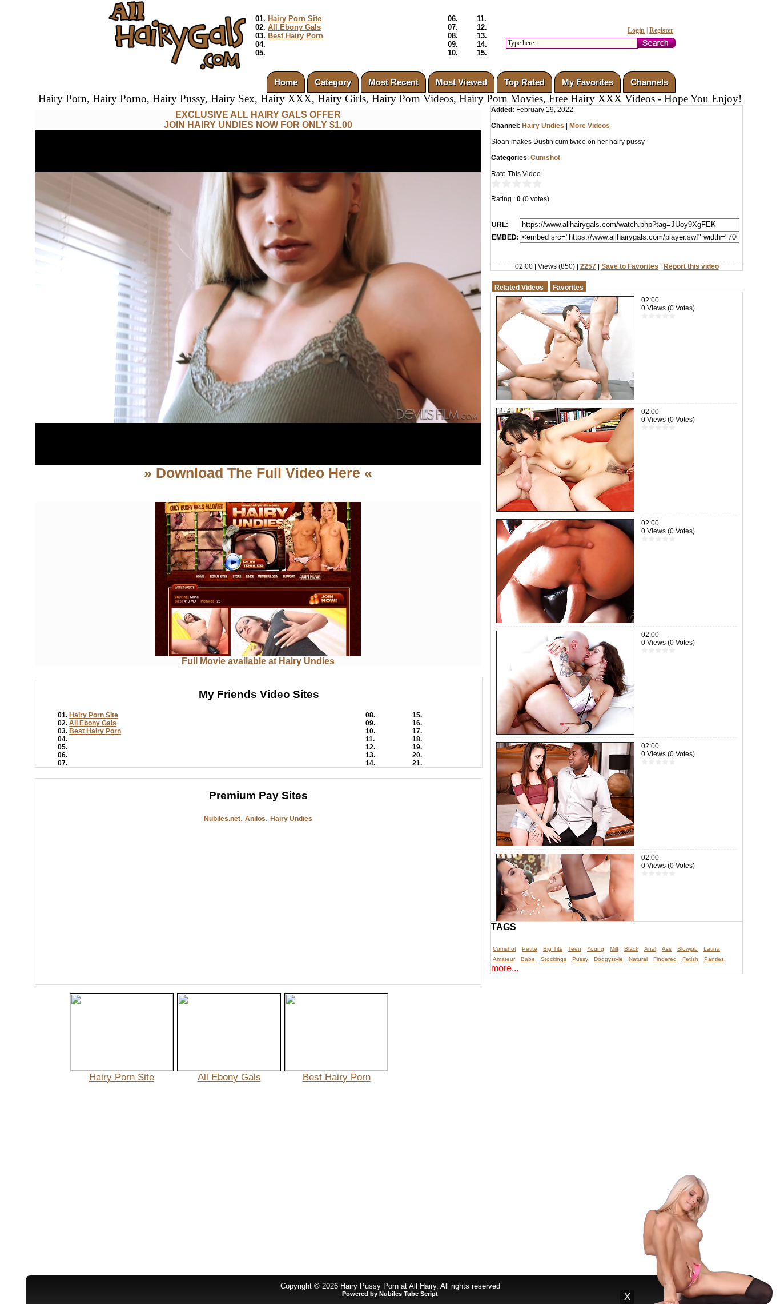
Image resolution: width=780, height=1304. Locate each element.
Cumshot (545, 158)
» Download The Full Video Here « (258, 473)
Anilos (255, 819)
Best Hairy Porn (295, 35)
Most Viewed (461, 82)
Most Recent (393, 82)
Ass (667, 949)
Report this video (691, 266)
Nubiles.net (222, 819)
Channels (649, 82)
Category (333, 82)
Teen (574, 949)
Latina (711, 949)
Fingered (665, 959)
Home (285, 82)
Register (661, 30)
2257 (588, 266)
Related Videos (519, 288)
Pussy (580, 959)
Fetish (690, 959)
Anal (650, 949)
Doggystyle (608, 959)
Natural (638, 959)
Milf (614, 949)
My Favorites (587, 82)
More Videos (589, 126)
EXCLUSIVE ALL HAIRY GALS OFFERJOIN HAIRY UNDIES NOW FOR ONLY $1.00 (258, 120)
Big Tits (552, 949)
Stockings (553, 959)
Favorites (568, 288)
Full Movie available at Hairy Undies (258, 661)
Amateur (504, 959)
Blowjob (687, 949)
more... (504, 968)
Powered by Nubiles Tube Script (390, 1293)
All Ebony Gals (294, 27)
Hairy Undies (291, 819)
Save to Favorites (629, 266)
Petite (529, 949)
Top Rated (524, 82)
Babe (528, 959)
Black (631, 949)
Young (595, 949)
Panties (714, 959)
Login (636, 30)
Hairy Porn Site (294, 18)
